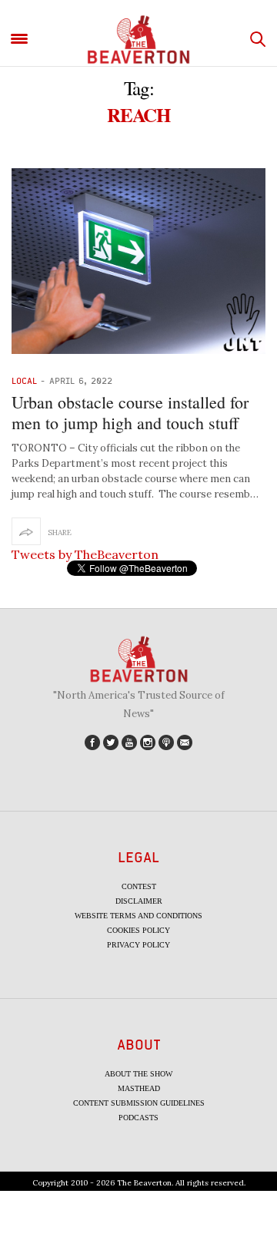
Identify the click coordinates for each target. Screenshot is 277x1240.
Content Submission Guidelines (139, 1103)
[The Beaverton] (138, 39)
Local (24, 380)
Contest (139, 886)
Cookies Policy (138, 930)
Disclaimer (138, 901)
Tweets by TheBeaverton (85, 554)
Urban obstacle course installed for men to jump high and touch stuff (130, 412)
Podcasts (138, 1117)
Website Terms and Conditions (138, 915)
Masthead (139, 1088)
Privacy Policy (138, 945)
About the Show (138, 1074)
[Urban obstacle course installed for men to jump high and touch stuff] (138, 261)
